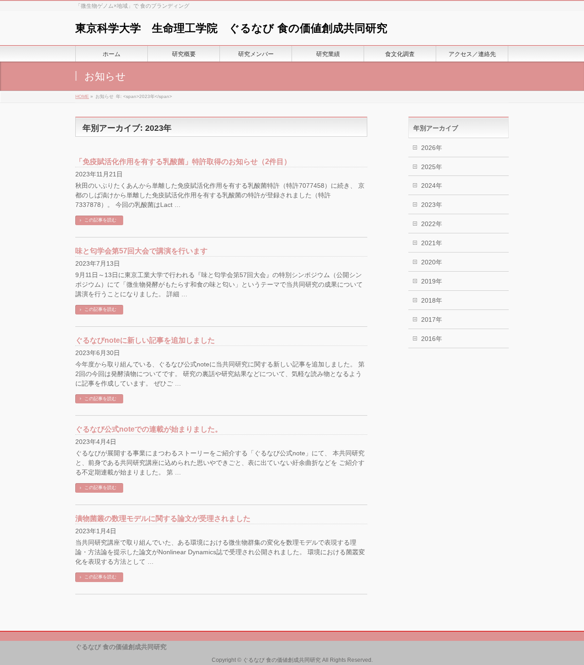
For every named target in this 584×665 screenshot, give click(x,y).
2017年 (431, 319)
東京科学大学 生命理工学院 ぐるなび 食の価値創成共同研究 (231, 28)
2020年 (431, 262)
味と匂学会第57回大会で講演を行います (141, 251)
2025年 (431, 166)
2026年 (431, 147)
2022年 (431, 223)
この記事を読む (100, 219)
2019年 (431, 281)
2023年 (431, 204)
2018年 (431, 300)
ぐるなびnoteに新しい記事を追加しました (145, 340)
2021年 (431, 243)
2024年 (431, 185)
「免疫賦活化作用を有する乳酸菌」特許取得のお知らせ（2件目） (183, 161)
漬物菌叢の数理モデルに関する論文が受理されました (162, 518)
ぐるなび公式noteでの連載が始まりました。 (148, 429)
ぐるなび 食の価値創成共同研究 (282, 660)
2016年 (431, 338)
